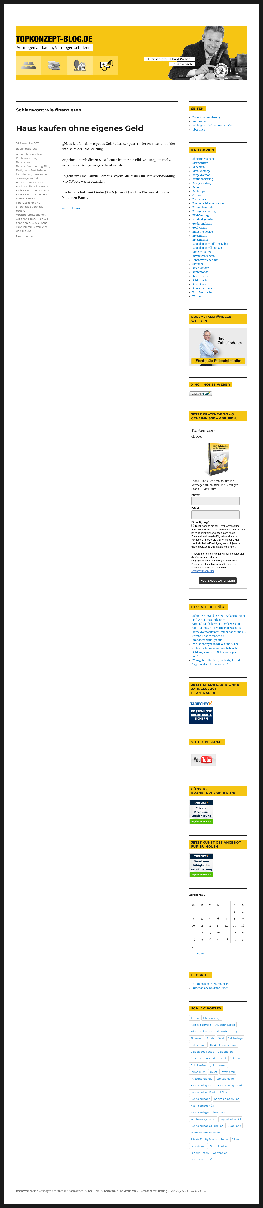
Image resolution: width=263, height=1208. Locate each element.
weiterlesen (71, 208)
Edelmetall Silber (202, 1031)
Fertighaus (23, 170)
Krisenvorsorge (201, 252)
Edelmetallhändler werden (208, 203)
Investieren (228, 1071)
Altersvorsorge (201, 171)
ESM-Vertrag (200, 215)
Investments (200, 239)
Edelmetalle (199, 199)
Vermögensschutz (203, 292)
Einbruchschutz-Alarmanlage (210, 984)
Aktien (195, 1018)
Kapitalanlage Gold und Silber (210, 243)
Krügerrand (234, 1125)
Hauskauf (22, 182)
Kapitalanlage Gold (230, 1085)
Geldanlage (235, 1038)
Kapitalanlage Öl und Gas (207, 248)
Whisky (197, 296)
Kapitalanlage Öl (230, 1119)
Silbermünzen (200, 1152)
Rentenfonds (200, 272)
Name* (195, 494)
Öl (211, 1159)
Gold (223, 1058)
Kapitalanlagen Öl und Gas (208, 1112)
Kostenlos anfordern (218, 580)
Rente (224, 1139)
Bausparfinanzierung (29, 166)
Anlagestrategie (225, 1024)
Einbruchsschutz (202, 207)
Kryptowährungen (203, 256)
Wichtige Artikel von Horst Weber (213, 125)
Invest (213, 1071)
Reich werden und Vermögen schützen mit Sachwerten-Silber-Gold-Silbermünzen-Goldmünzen (76, 1191)
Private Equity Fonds (204, 1139)
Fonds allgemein (202, 219)
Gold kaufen (199, 227)
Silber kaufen (200, 284)
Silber (235, 1139)
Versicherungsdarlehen (30, 214)
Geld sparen (225, 1051)
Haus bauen (23, 174)
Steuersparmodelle (203, 288)
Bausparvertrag (201, 183)
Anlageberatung (201, 1024)
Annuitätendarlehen (29, 154)
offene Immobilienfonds (206, 1132)
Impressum (199, 121)
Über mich (198, 129)
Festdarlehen (39, 170)
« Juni (200, 953)
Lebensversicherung (205, 260)
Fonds (210, 1038)
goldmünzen (218, 1065)
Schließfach (199, 280)
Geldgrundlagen (202, 223)
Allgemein (198, 167)
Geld (221, 1038)
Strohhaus (22, 206)
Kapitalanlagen (200, 1098)
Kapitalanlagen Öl (202, 1105)
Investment (199, 235)
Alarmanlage (200, 163)
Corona (196, 195)
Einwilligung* (200, 522)
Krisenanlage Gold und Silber (210, 988)
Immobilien (198, 1071)
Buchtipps (198, 191)
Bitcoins (197, 187)
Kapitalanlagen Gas (226, 1098)
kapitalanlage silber (203, 1119)
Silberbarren (198, 1146)
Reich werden (200, 268)
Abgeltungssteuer (203, 159)
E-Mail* (195, 508)
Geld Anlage (198, 1044)
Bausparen (23, 162)
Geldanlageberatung (223, 1044)
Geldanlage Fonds (202, 1051)
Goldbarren (237, 1058)
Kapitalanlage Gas (202, 1085)
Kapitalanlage (225, 1078)
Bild (46, 166)
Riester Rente (200, 276)
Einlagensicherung (204, 211)
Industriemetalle (202, 231)
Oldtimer (197, 264)
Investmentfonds (201, 1078)
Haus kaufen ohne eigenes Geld (79, 128)
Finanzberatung (226, 1031)
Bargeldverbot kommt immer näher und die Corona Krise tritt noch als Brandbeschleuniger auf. (219, 636)
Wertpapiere (198, 1159)
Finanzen (197, 1038)
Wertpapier (220, 1152)
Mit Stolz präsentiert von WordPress (188, 1191)
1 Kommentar (24, 236)
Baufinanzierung (27, 148)
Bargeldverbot (201, 175)
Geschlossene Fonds (203, 1058)
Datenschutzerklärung (206, 117)
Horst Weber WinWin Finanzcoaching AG (33, 198)
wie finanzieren (25, 218)
